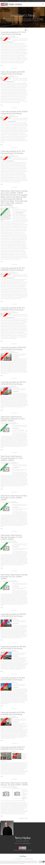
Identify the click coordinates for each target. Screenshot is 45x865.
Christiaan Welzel (19, 858)
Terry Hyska (15, 4)
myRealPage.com (22, 856)
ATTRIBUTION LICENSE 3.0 (28, 858)
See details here (10, 42)
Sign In (2, 0)
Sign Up (6, 0)
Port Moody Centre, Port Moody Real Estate (11, 37)
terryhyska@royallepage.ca (24, 843)
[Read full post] (6, 39)
